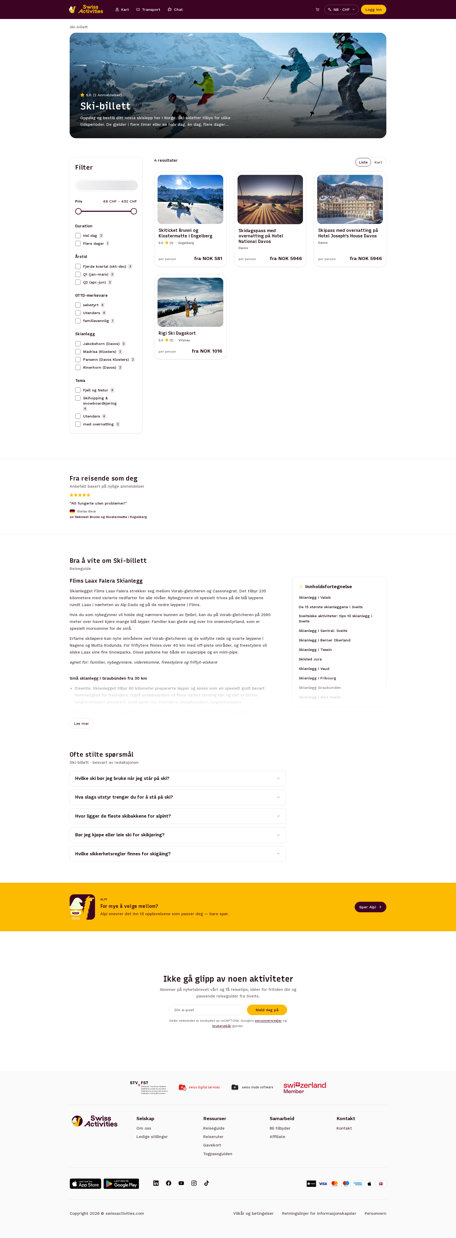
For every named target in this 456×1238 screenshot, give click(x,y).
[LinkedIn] (156, 1183)
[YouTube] (181, 1183)
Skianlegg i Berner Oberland (324, 640)
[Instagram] (194, 1183)
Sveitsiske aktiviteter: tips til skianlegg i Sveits (335, 618)
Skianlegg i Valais (315, 597)
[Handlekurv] (317, 9)
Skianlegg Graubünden (320, 687)
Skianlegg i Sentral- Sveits (323, 630)
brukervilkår (221, 1026)
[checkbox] (77, 235)
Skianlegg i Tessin (315, 649)
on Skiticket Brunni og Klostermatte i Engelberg (108, 517)
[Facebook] (168, 1183)
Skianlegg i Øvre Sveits (320, 697)
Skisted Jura (310, 659)
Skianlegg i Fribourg (317, 678)
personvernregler (268, 1021)
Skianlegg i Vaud (314, 668)
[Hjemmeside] (89, 9)
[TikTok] (206, 1183)
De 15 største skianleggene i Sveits (331, 607)
